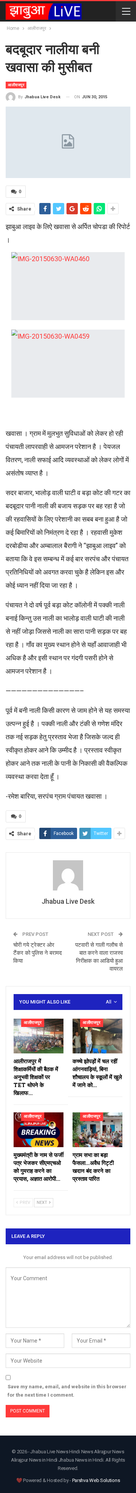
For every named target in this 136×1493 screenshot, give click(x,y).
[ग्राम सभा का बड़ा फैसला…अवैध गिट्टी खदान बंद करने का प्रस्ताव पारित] (97, 1129)
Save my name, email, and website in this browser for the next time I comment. (67, 1391)
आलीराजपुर (16, 85)
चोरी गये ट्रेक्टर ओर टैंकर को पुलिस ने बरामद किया (37, 953)
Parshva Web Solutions (96, 1480)
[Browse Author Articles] (68, 875)
